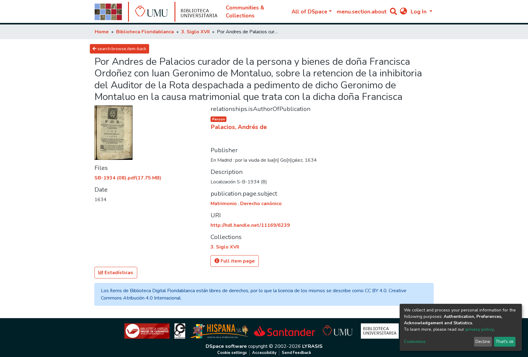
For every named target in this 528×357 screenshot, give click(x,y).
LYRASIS (312, 346)
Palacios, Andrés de (239, 127)
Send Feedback (296, 352)
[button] (403, 12)
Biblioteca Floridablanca (145, 31)
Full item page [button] (237, 261)
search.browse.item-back (121, 49)
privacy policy (479, 329)
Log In (419, 11)
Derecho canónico (261, 203)
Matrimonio (224, 203)
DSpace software (226, 346)
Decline (482, 341)
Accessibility (264, 352)
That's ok (505, 341)
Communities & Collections (245, 11)
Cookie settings (232, 352)
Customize (414, 341)
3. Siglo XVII (195, 31)
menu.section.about (362, 11)
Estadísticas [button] (118, 272)
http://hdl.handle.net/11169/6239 (250, 225)
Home (102, 31)
